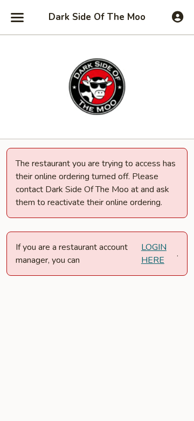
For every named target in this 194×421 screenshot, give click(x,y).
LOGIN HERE (154, 253)
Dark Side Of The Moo (97, 17)
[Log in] (177, 16)
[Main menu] (17, 17)
